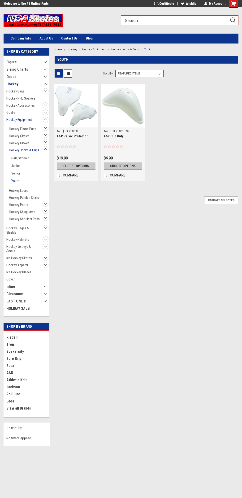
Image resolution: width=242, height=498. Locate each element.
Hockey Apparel (17, 265)
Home (58, 49)
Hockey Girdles (19, 136)
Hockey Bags (15, 91)
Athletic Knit (16, 380)
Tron (10, 344)
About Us (46, 38)
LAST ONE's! (16, 301)
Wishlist (191, 3)
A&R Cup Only (114, 136)
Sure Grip (14, 358)
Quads (11, 76)
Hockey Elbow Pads (22, 129)
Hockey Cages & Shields (17, 230)
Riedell (11, 337)
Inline (10, 286)
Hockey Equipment (19, 120)
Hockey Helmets (17, 239)
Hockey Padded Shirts (24, 198)
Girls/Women (20, 158)
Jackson (13, 387)
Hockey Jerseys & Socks (18, 249)
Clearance (14, 294)
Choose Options (76, 166)
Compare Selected (221, 200)
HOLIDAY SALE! (18, 308)
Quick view (76, 124)
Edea (10, 401)
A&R (9, 373)
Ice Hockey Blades (18, 272)
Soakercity (15, 351)
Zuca (10, 365)
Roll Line (13, 394)
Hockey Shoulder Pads (24, 219)
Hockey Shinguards (22, 212)
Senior (15, 173)
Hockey (12, 84)
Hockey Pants (18, 205)
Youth (15, 181)
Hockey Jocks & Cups (24, 150)
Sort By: (108, 73)
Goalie (10, 112)
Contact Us (69, 38)
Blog (89, 38)
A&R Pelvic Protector (72, 136)
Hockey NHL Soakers (20, 98)
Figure (11, 62)
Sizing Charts (17, 69)
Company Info (21, 38)
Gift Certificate (163, 3)
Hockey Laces (18, 190)
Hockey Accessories (20, 105)
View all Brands (18, 408)
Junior (15, 166)
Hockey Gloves (19, 143)
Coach (10, 279)
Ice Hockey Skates (19, 258)
